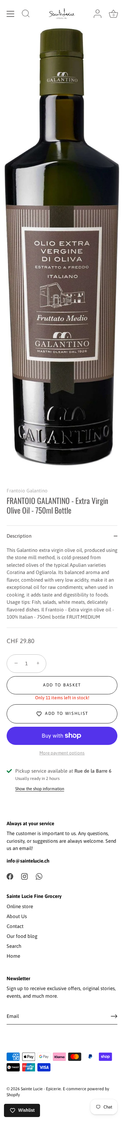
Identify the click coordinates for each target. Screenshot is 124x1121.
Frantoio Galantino (27, 490)
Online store (20, 906)
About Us (17, 916)
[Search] (26, 14)
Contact (15, 926)
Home (13, 956)
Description (19, 536)
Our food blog (22, 936)
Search (14, 946)
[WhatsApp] (39, 876)
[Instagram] (24, 876)
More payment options (62, 752)
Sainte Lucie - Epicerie (41, 1088)
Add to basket (62, 684)
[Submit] (114, 1016)
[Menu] (10, 14)
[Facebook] (10, 876)
